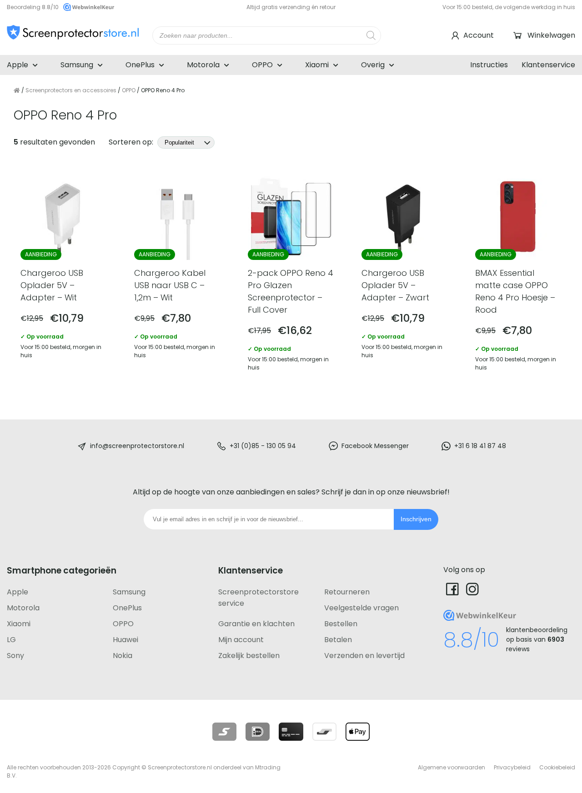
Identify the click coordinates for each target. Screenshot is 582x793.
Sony (15, 655)
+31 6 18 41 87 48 (480, 445)
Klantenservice (548, 65)
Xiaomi (317, 65)
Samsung (76, 65)
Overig (373, 65)
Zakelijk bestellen (249, 655)
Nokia (122, 655)
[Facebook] (452, 589)
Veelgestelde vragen (361, 608)
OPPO (262, 65)
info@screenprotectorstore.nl (137, 445)
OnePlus (140, 65)
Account (478, 35)
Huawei (125, 639)
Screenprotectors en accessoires (70, 90)
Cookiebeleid (557, 767)
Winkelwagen (551, 35)
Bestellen (340, 623)
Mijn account (241, 639)
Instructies (489, 65)
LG (11, 639)
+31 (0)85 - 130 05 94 (263, 445)
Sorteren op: (132, 142)
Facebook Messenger (375, 445)
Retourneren (347, 592)
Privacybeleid (512, 767)
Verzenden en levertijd (364, 655)
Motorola (203, 65)
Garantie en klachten (256, 623)
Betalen (338, 639)
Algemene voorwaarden (451, 767)
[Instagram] (472, 589)
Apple (17, 65)
